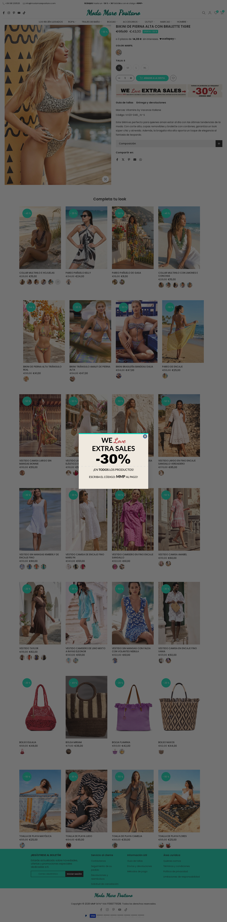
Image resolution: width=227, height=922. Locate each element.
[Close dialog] (145, 436)
